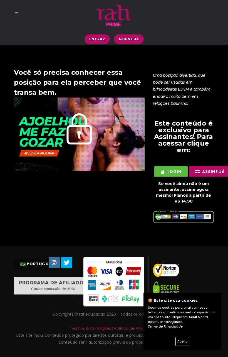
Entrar (97, 39)
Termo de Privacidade (165, 326)
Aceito (182, 341)
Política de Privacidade (136, 328)
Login (174, 171)
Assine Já (128, 39)
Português (40, 264)
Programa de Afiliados (53, 285)
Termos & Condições (90, 328)
